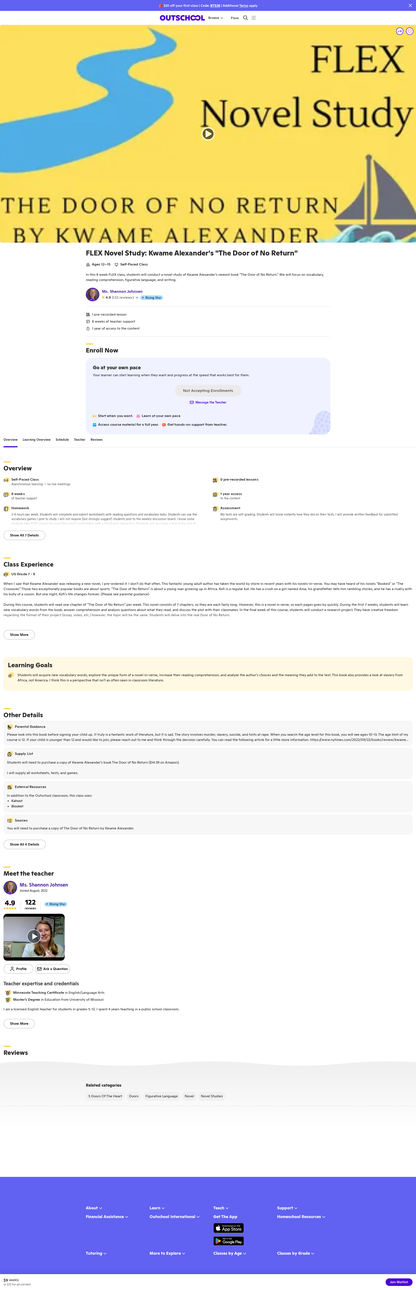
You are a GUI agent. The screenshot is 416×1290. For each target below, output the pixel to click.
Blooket (17, 806)
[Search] (245, 18)
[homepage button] (182, 18)
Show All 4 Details (24, 844)
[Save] (409, 31)
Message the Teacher (210, 402)
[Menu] (253, 17)
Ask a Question (55, 969)
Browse (213, 18)
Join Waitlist (399, 1282)
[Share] (400, 31)
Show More (19, 634)
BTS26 (215, 5)
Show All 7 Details (24, 535)
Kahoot (16, 800)
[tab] (10, 439)
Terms (243, 5)
